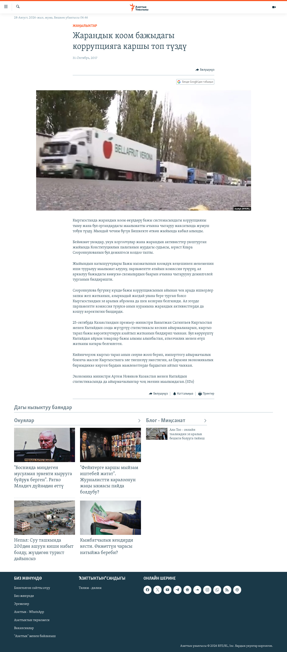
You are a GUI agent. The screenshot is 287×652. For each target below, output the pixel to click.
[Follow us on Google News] (187, 590)
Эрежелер (21, 604)
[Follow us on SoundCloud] (197, 590)
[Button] (205, 70)
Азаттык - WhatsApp (29, 612)
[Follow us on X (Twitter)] (157, 590)
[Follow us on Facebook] (147, 590)
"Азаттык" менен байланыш (35, 636)
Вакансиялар (24, 628)
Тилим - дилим (90, 588)
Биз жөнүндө (24, 596)
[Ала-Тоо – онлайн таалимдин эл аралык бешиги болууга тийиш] (156, 434)
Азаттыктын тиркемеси (32, 620)
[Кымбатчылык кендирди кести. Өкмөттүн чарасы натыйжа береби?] (110, 518)
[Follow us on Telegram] (177, 590)
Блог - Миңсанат (165, 421)
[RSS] (227, 590)
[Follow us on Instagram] (207, 590)
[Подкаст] (237, 590)
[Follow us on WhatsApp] (217, 590)
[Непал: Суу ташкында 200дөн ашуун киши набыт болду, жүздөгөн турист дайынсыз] (44, 518)
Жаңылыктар (85, 26)
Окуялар (24, 421)
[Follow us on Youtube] (167, 590)
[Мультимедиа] (274, 7)
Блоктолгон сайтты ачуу (32, 588)
